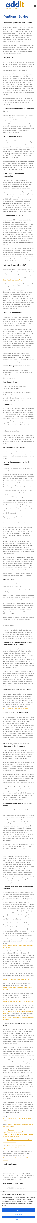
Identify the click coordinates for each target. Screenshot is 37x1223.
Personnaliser (18, 1214)
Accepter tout (18, 1210)
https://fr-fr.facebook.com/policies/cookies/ (16, 979)
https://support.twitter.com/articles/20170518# (18, 1001)
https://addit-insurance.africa (12, 280)
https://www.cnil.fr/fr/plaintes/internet (15, 708)
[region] (18, 1207)
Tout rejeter (18, 1219)
